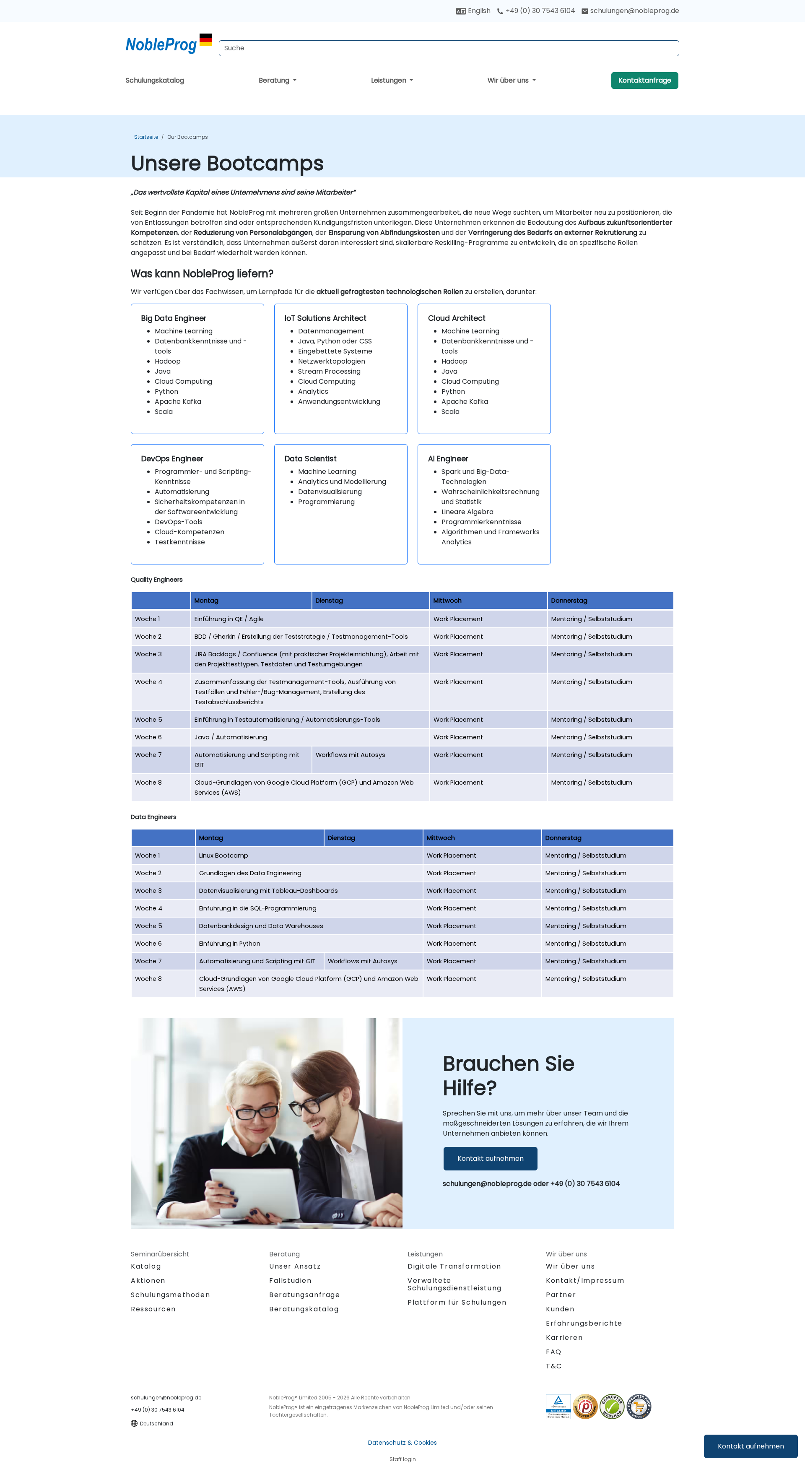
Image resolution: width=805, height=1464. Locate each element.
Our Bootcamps (187, 136)
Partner (561, 1295)
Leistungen (389, 80)
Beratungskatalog (304, 1309)
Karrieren (564, 1337)
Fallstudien (290, 1280)
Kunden (560, 1309)
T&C (554, 1366)
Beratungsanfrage (304, 1295)
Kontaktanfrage (644, 80)
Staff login (403, 1459)
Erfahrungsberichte (584, 1323)
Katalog (146, 1266)
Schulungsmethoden (170, 1295)
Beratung (275, 80)
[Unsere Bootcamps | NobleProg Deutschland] (169, 44)
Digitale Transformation (454, 1266)
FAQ (554, 1352)
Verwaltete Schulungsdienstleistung (455, 1284)
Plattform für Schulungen (457, 1302)
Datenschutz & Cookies (402, 1442)
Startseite (146, 136)
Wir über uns (509, 80)
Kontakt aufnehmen (751, 1446)
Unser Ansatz (295, 1266)
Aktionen (148, 1280)
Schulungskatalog (155, 80)
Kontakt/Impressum (585, 1280)
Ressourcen (153, 1309)
